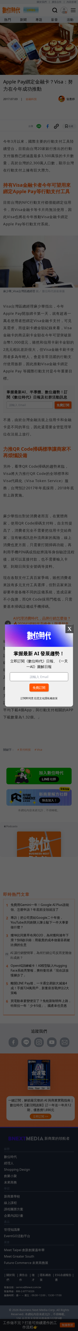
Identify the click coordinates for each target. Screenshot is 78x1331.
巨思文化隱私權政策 (46, 698)
